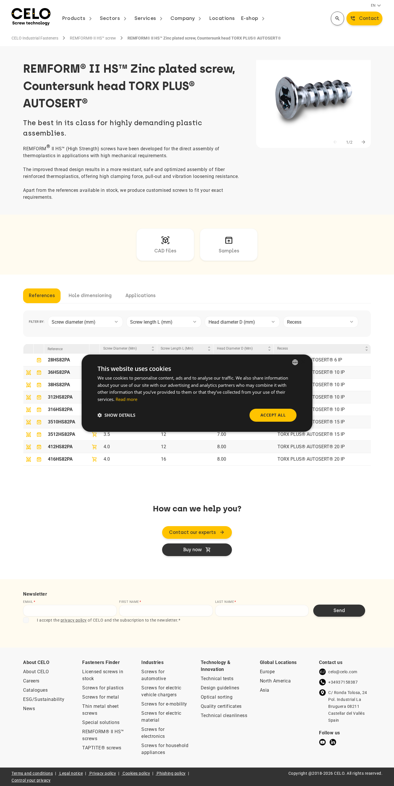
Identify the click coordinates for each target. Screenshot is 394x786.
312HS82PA (60, 397)
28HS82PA (59, 360)
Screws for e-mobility (164, 704)
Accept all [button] (273, 415)
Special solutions (101, 722)
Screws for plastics (103, 688)
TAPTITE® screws (101, 748)
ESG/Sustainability (43, 699)
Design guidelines (220, 688)
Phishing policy (171, 773)
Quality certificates (221, 706)
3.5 (107, 434)
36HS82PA (59, 372)
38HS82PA (59, 384)
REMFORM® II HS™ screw (93, 38)
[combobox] (85, 322)
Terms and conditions (32, 773)
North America (275, 681)
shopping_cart (94, 435)
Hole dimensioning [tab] (90, 295)
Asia (264, 690)
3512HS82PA (61, 434)
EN (376, 5)
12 (163, 434)
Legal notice (71, 773)
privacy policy (74, 620)
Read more (126, 399)
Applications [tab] (140, 295)
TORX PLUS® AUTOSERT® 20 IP (311, 446)
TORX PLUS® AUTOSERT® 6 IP (309, 360)
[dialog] (197, 393)
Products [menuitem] (78, 18)
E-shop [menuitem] (254, 18)
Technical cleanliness (224, 715)
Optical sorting (217, 697)
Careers (31, 681)
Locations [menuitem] (222, 18)
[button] (116, 415)
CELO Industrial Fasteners (35, 38)
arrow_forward (363, 142)
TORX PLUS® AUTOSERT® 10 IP (311, 372)
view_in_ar (28, 373)
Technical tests (217, 678)
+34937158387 (343, 682)
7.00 (221, 434)
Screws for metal (100, 697)
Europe (267, 671)
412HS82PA (60, 446)
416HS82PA (60, 459)
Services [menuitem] (149, 18)
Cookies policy (136, 773)
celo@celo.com (342, 671)
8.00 (221, 446)
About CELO (36, 671)
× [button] (303, 362)
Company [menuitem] (186, 18)
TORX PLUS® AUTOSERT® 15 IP (311, 422)
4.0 (107, 446)
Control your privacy (31, 780)
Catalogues (35, 690)
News (29, 708)
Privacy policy (102, 773)
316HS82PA (60, 409)
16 (163, 459)
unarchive (39, 360)
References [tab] (42, 295)
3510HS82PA (61, 422)
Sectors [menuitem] (114, 18)
